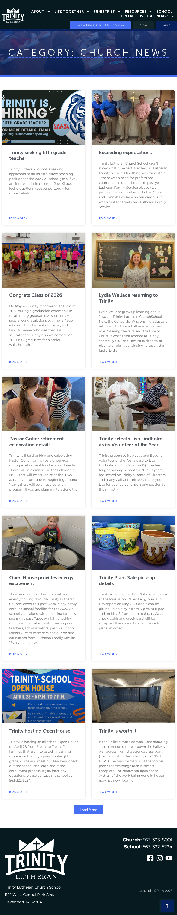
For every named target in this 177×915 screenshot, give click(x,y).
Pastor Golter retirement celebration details (36, 441)
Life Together (69, 11)
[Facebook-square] (150, 858)
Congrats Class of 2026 (35, 295)
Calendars (158, 16)
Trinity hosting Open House (39, 731)
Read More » (18, 218)
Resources (135, 11)
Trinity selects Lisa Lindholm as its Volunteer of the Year (130, 441)
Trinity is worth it (117, 731)
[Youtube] (168, 858)
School (164, 11)
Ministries (104, 11)
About (37, 11)
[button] (88, 809)
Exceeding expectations (125, 152)
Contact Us (130, 16)
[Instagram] (159, 858)
